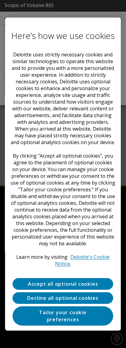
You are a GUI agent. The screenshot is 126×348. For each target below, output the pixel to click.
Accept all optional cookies (63, 284)
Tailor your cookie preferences (63, 316)
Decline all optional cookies (63, 298)
